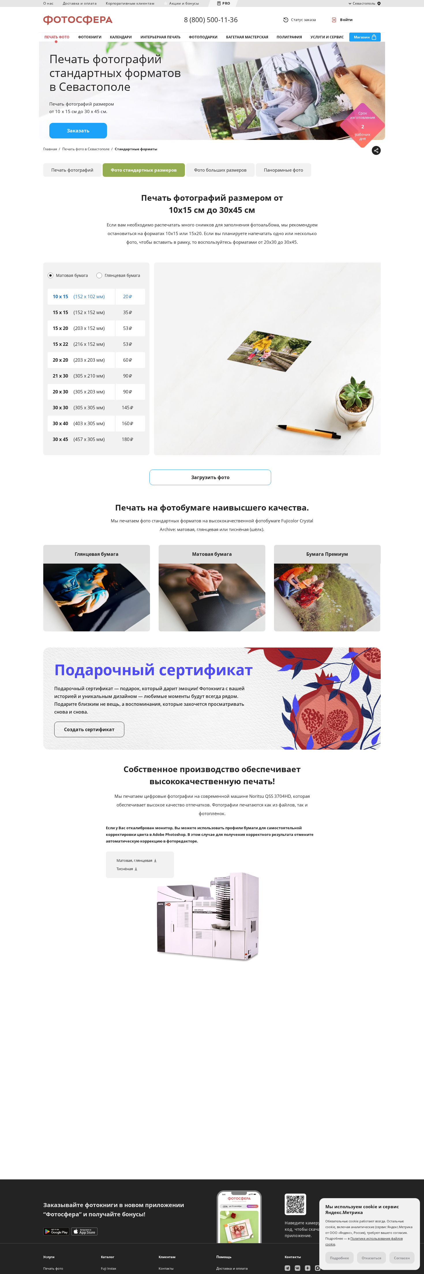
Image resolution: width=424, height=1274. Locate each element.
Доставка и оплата (80, 3)
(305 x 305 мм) (79, 407)
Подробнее (339, 1258)
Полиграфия (289, 37)
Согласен (402, 1258)
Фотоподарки (203, 37)
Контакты (166, 1268)
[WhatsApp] (339, 150)
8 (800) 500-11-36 (211, 19)
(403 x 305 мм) (79, 423)
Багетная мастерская (247, 37)
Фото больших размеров (220, 170)
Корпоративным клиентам (130, 3)
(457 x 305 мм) (79, 439)
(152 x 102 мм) (79, 296)
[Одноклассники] (357, 150)
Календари (121, 37)
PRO (226, 3)
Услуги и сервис (327, 37)
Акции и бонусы (184, 3)
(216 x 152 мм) (79, 344)
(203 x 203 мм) (79, 360)
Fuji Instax (108, 1268)
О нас (48, 3)
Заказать (78, 130)
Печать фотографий (72, 170)
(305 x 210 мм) (79, 376)
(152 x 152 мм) (79, 312)
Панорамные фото (283, 170)
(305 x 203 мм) (79, 392)
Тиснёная (125, 868)
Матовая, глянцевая (134, 860)
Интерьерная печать (160, 37)
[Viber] (366, 150)
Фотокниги (90, 37)
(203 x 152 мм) (79, 328)
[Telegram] (330, 150)
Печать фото (57, 37)
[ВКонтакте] (348, 150)
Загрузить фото (210, 477)
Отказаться (371, 1258)
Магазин (362, 37)
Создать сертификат (89, 729)
